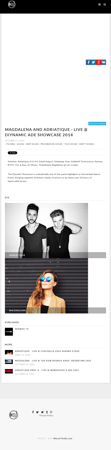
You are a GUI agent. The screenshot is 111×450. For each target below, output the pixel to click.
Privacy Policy (46, 415)
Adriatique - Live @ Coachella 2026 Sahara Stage (47, 351)
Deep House (32, 144)
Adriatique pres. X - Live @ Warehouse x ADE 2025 (47, 370)
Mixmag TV (22, 329)
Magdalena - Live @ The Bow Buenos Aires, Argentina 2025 (53, 361)
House (20, 144)
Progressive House (51, 144)
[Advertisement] (55, 36)
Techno (10, 144)
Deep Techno (86, 144)
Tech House (70, 144)
